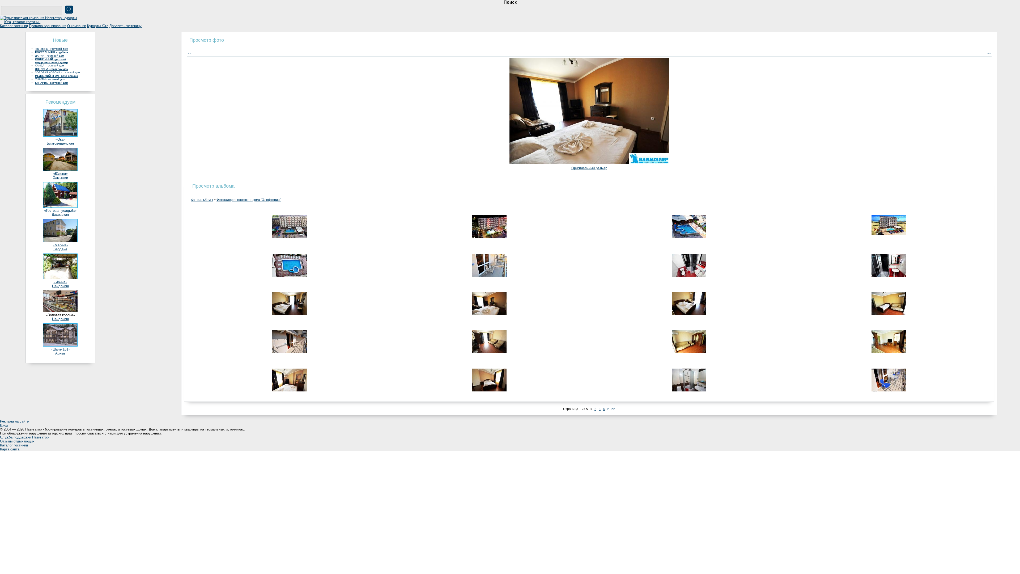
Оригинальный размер (589, 168)
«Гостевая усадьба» (60, 211)
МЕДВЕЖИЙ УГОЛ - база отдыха (56, 75)
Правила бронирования (47, 26)
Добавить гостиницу (125, 26)
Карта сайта (9, 449)
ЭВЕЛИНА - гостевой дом (51, 68)
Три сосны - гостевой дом (51, 48)
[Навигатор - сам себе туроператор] (40, 22)
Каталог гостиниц (14, 26)
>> (989, 54)
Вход (4, 425)
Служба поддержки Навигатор (24, 437)
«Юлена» (60, 174)
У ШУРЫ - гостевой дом (50, 79)
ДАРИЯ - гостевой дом (49, 55)
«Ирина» (60, 282)
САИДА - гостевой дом (49, 65)
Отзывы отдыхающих (17, 441)
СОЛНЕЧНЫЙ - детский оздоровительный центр (51, 61)
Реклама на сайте (14, 421)
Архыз (60, 353)
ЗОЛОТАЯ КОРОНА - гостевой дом (57, 72)
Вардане (60, 249)
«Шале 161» (60, 349)
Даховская (60, 215)
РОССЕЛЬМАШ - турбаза (51, 52)
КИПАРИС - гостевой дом (51, 82)
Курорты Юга (97, 26)
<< (190, 54)
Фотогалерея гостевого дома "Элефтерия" (248, 200)
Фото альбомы (202, 200)
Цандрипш (60, 286)
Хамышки (60, 178)
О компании (76, 26)
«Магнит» (60, 245)
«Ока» (60, 139)
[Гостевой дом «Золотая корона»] (60, 311)
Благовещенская (60, 143)
